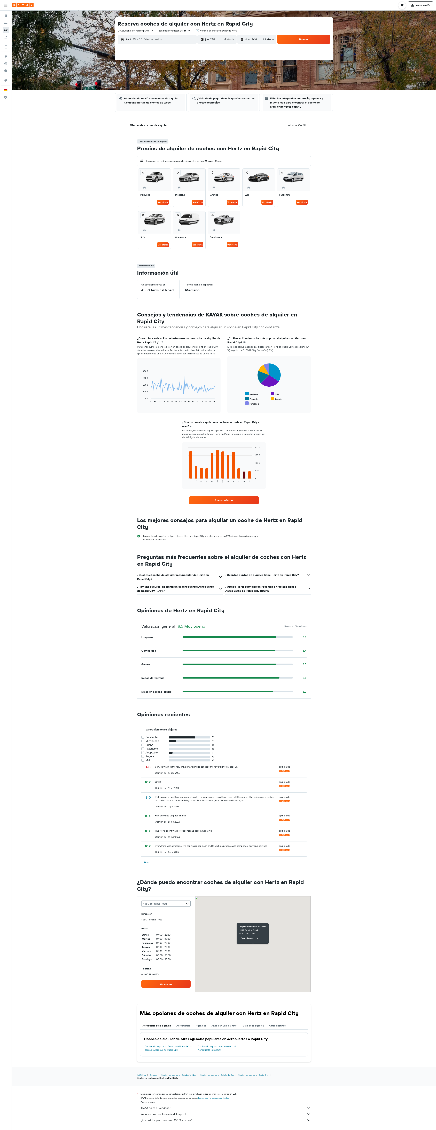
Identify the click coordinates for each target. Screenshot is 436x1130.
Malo (148, 760)
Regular (150, 756)
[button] (6, 5)
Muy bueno (152, 741)
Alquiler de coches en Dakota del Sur (217, 1075)
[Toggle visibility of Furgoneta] (252, 403)
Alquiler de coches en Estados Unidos (178, 1075)
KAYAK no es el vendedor (155, 1108)
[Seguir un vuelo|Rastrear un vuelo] (5, 63)
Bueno (149, 744)
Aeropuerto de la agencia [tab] (157, 1025)
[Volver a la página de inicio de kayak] (23, 5)
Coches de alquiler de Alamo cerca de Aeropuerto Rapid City (217, 1048)
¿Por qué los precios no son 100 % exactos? (166, 1120)
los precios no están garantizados (213, 1098)
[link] (224, 500)
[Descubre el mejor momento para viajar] (5, 70)
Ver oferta (163, 202)
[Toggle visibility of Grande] (276, 399)
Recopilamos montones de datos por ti (163, 1114)
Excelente (151, 737)
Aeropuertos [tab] (183, 1025)
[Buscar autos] (5, 30)
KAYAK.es (141, 1075)
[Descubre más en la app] (5, 46)
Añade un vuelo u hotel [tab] (224, 1025)
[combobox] (135, 30)
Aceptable (151, 752)
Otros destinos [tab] (277, 1025)
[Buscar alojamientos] (5, 22)
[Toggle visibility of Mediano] (251, 394)
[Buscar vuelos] (5, 15)
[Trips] (5, 80)
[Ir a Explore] (5, 56)
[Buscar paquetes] (5, 37)
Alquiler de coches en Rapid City (253, 1075)
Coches (153, 1075)
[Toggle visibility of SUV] (275, 394)
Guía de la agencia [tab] (253, 1025)
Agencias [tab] (201, 1025)
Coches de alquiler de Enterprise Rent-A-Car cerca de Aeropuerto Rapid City (168, 1048)
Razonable (151, 748)
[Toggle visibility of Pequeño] (251, 399)
